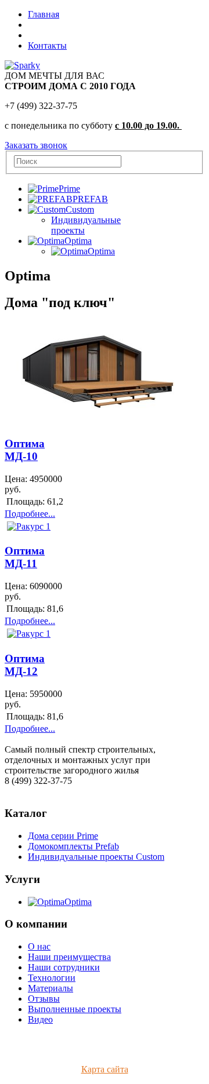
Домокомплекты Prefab (73, 846)
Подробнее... (30, 514)
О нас (39, 946)
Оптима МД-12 (25, 664)
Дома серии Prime (63, 836)
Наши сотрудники (64, 967)
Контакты (47, 45)
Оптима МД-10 (25, 449)
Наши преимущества (69, 957)
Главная (43, 14)
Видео (40, 1019)
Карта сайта (104, 1069)
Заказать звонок (36, 145)
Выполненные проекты (74, 1009)
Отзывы (44, 998)
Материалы (50, 988)
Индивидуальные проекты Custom (96, 857)
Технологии (51, 978)
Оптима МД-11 (25, 557)
